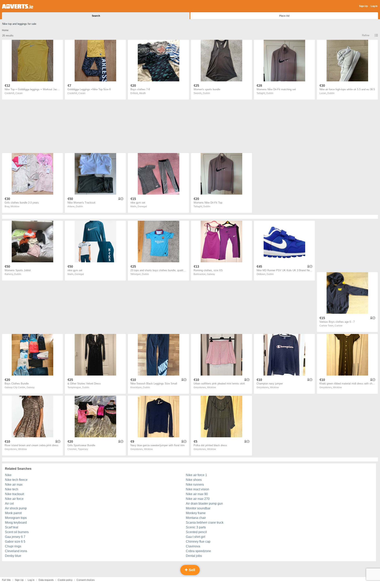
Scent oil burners (17, 532)
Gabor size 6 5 (15, 541)
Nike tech (11, 489)
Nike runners (195, 484)
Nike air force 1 (196, 475)
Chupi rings (13, 546)
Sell (191, 570)
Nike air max (14, 484)
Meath (142, 93)
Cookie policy (65, 580)
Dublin (206, 93)
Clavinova (193, 546)
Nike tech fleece (16, 479)
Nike (8, 475)
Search (96, 15)
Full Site (6, 580)
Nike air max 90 (197, 494)
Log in (31, 580)
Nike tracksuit (14, 494)
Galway (211, 274)
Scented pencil (196, 532)
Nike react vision (197, 489)
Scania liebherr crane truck (204, 522)
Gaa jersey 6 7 (15, 536)
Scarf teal (11, 527)
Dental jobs (194, 555)
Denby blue (13, 555)
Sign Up (363, 6)
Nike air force (14, 498)
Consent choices (86, 580)
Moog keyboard (16, 522)
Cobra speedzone (198, 551)
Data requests (46, 580)
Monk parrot (13, 513)
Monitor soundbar (198, 508)
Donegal (142, 206)
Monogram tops (16, 517)
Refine (365, 35)
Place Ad (284, 15)
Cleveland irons (16, 551)
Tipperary (83, 449)
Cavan (19, 93)
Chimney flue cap (198, 541)
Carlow (338, 325)
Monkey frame (196, 513)
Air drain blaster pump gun (204, 503)
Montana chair (196, 517)
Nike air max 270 (198, 498)
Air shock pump (16, 508)
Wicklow (14, 206)
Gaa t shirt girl (195, 536)
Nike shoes (194, 479)
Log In (374, 6)
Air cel (9, 503)
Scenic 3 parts (196, 527)
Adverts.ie (17, 6)
